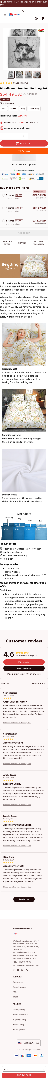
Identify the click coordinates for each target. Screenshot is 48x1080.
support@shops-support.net (26, 965)
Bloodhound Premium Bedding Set (17, 723)
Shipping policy (19, 1019)
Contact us (18, 982)
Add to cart (24, 1075)
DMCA (15, 997)
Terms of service (20, 1014)
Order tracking (19, 987)
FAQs (15, 992)
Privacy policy (19, 1009)
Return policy (18, 1024)
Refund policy (19, 1029)
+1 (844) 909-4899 (22, 962)
